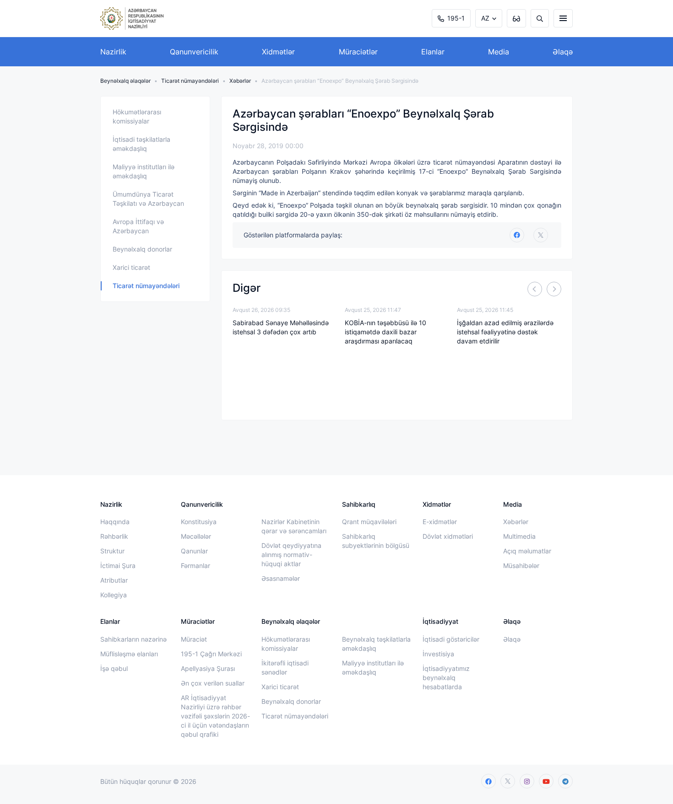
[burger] (563, 18)
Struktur (112, 551)
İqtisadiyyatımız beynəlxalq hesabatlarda (446, 678)
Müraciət (194, 639)
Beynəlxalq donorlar (142, 249)
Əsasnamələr (280, 578)
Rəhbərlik (114, 536)
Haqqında (115, 521)
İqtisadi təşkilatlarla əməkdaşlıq (141, 143)
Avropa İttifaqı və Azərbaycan (138, 226)
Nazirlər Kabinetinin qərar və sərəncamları (293, 526)
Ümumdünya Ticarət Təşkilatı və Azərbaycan (148, 198)
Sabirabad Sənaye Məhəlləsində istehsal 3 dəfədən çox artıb (281, 327)
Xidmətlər (278, 51)
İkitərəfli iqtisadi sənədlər (285, 667)
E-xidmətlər (440, 521)
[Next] (554, 289)
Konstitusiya (199, 521)
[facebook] (488, 781)
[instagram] (527, 781)
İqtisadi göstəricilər (451, 639)
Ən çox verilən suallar (212, 683)
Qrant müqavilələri (369, 521)
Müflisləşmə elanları (129, 654)
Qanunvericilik (194, 51)
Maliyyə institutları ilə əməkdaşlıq (143, 171)
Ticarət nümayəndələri (190, 80)
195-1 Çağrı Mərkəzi (211, 654)
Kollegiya (113, 595)
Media (498, 51)
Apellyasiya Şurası (208, 668)
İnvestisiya (438, 654)
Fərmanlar (195, 565)
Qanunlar (194, 551)
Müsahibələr (521, 565)
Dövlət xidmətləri (448, 536)
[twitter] (540, 235)
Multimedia (519, 536)
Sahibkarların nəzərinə (133, 639)
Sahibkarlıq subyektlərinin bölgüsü (375, 540)
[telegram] (565, 781)
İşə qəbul (114, 668)
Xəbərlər (240, 80)
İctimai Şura (118, 565)
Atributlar (114, 580)
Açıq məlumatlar (527, 551)
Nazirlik (113, 51)
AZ (485, 18)
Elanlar (433, 51)
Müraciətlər (358, 51)
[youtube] (546, 781)
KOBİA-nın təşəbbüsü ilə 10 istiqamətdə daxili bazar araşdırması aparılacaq (385, 332)
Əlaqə (563, 51)
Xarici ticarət (131, 267)
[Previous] (534, 289)
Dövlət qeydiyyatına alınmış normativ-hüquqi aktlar (291, 554)
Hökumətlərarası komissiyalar (137, 116)
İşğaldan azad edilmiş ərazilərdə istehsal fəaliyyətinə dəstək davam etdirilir (505, 332)
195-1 (456, 18)
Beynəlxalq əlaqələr (125, 80)
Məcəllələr (196, 536)
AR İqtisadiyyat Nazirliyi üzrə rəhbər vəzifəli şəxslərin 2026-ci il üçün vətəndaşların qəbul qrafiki (215, 716)
